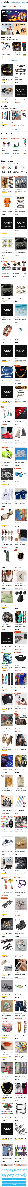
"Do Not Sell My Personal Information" (14, 1176)
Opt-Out (14, 1182)
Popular (4, 6)
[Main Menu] (1, 2)
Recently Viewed (23, 6)
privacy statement (13, 1170)
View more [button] (14, 60)
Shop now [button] (5, 15)
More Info (14, 1184)
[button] (21, 2)
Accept (14, 1179)
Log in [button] (23, 2)
